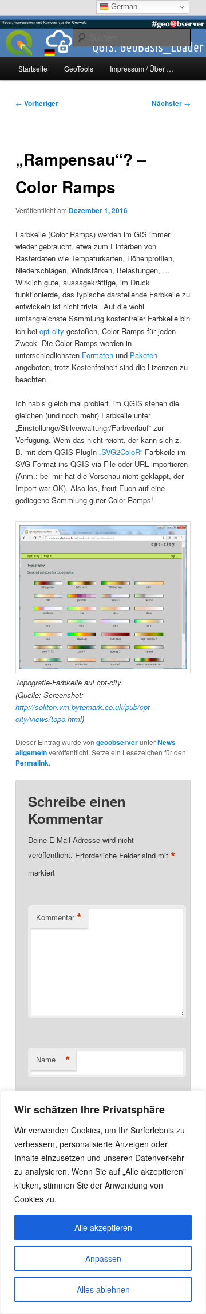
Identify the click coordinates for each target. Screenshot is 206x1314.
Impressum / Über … (141, 68)
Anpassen (103, 1258)
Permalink (32, 763)
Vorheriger (36, 103)
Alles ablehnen (103, 1289)
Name (53, 1059)
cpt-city (51, 330)
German (123, 6)
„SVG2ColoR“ (120, 451)
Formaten (97, 355)
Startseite (32, 68)
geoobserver (117, 742)
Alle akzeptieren (103, 1227)
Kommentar (59, 917)
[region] (103, 1202)
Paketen (143, 355)
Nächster (171, 103)
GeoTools (78, 68)
